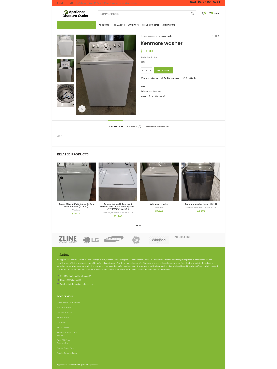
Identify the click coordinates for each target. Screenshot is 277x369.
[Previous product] (212, 36)
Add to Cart (163, 70)
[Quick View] (93, 180)
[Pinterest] (164, 96)
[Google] (156, 96)
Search (192, 13)
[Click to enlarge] (82, 108)
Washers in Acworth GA (122, 212)
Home (143, 36)
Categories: (146, 91)
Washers (157, 91)
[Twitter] (152, 96)
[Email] (160, 96)
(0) (134, 126)
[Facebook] (149, 96)
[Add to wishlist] (93, 167)
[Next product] (218, 36)
